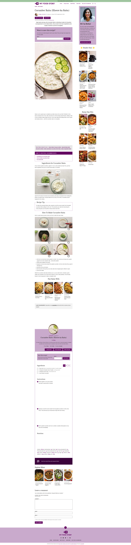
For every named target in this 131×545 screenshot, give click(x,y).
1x (64, 365)
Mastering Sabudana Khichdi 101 (49, 298)
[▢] (37, 368)
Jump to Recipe (39, 17)
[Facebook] (65, 538)
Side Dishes (40, 6)
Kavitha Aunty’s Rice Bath (38, 297)
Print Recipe (67, 349)
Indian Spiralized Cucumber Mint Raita (52, 148)
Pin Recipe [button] (49, 349)
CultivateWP (82, 543)
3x (69, 365)
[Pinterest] (70, 538)
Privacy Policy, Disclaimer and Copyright (64, 543)
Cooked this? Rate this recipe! (41, 495)
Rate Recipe (47, 17)
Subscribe (78, 3)
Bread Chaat (90, 164)
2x (66, 365)
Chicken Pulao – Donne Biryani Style (67, 298)
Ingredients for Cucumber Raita (43, 156)
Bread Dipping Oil (68, 483)
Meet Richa (73, 3)
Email (38, 36)
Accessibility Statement (73, 543)
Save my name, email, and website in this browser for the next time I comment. (48, 519)
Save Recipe (67, 38)
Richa (41, 14)
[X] (68, 538)
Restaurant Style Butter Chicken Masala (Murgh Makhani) (91, 86)
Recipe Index (66, 3)
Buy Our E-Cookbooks (86, 3)
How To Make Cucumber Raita (43, 157)
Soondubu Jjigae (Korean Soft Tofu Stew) (91, 130)
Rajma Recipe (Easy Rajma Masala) (57, 299)
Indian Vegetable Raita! (66, 148)
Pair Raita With (40, 159)
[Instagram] (61, 538)
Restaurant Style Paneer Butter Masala (83, 106)
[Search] (95, 3)
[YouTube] (63, 538)
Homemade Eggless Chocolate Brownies (90, 66)
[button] (42, 14)
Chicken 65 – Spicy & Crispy (83, 165)
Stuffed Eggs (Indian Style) (57, 484)
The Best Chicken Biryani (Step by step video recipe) (83, 86)
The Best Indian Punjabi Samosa (91, 148)
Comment (37, 498)
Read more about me (85, 42)
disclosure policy (51, 20)
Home (61, 3)
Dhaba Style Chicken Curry (83, 65)
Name (36, 511)
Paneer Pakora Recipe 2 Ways (83, 148)
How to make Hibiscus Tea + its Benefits (91, 105)
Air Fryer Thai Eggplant (48, 484)
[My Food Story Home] (45, 3)
